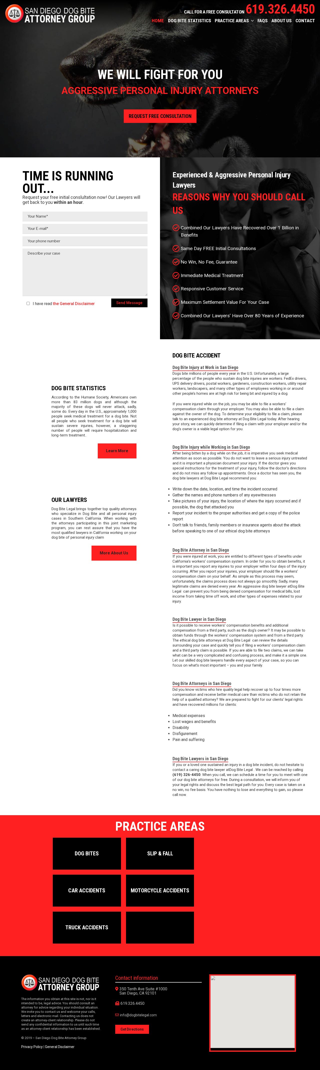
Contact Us (117, 650)
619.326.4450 (280, 9)
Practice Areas (232, 20)
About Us (282, 20)
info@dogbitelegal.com (138, 1015)
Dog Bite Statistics (189, 20)
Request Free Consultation (160, 116)
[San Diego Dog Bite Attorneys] (160, 927)
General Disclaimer (59, 1047)
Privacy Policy (32, 1047)
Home (158, 20)
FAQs (263, 20)
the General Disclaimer (74, 303)
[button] (253, 1009)
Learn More (117, 450)
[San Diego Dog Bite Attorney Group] (50, 21)
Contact (305, 20)
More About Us (114, 553)
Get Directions (132, 1029)
